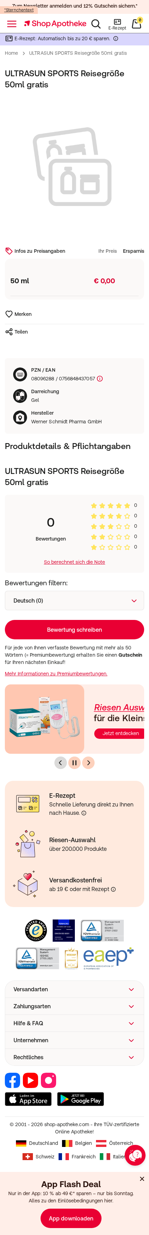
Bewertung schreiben (74, 630)
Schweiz (45, 1156)
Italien (120, 1156)
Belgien (83, 1143)
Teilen (21, 332)
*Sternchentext (19, 10)
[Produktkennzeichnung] (99, 378)
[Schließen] (142, 1179)
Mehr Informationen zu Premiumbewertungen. (56, 673)
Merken (23, 314)
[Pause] (74, 763)
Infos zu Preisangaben (40, 251)
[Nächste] (88, 763)
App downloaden (71, 1218)
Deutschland (43, 1143)
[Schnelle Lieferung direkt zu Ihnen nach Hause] (84, 813)
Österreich (121, 1143)
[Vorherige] (60, 763)
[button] (74, 989)
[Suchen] (96, 23)
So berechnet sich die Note (74, 562)
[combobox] (74, 600)
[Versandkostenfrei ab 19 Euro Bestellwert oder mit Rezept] (113, 889)
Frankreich (84, 1156)
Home (11, 53)
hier (108, 1200)
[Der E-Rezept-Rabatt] (116, 40)
